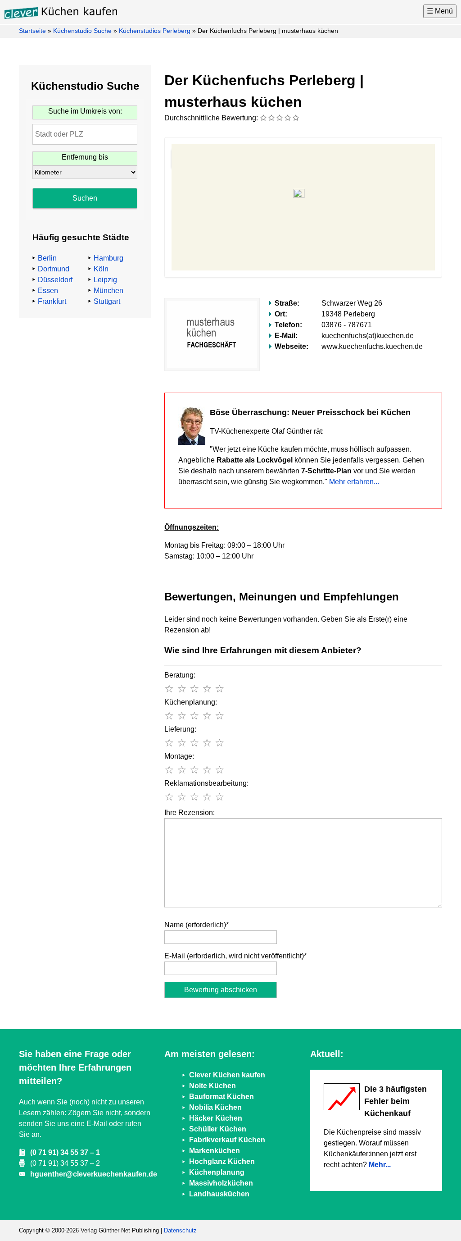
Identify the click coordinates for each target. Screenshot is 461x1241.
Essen (48, 290)
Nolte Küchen (212, 1086)
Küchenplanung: (190, 702)
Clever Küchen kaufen (227, 1075)
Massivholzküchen (221, 1183)
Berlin (47, 258)
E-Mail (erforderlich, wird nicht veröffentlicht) (235, 956)
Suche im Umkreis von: (85, 111)
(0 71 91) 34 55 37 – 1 (65, 1152)
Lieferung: (180, 729)
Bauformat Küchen (221, 1096)
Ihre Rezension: (189, 812)
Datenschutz (180, 1230)
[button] (303, 197)
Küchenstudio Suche (82, 30)
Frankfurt (52, 301)
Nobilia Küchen (215, 1107)
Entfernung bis (85, 157)
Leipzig (105, 280)
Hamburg (108, 258)
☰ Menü (440, 11)
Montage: (179, 756)
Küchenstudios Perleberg (154, 30)
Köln (101, 269)
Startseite (32, 30)
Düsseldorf (55, 280)
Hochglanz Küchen (222, 1161)
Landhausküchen (219, 1194)
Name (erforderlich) (196, 925)
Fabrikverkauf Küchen (227, 1140)
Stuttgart (107, 301)
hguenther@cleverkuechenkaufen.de (93, 1174)
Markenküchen (214, 1150)
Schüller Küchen (217, 1129)
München (108, 290)
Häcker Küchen (215, 1118)
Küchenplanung (216, 1172)
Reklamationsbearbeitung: (206, 783)
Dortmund (53, 269)
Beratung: (179, 675)
